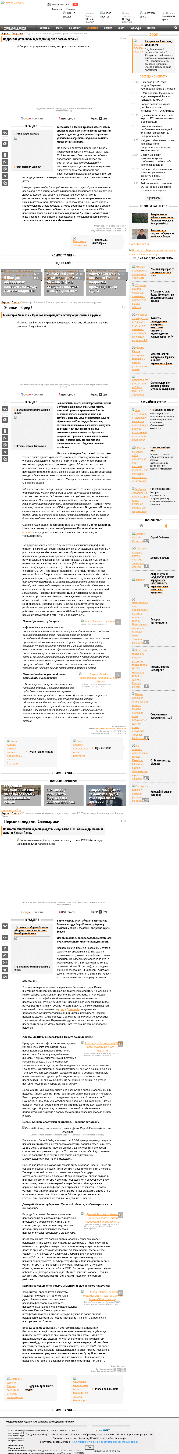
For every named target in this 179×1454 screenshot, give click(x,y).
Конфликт (75, 28)
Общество (92, 28)
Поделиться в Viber (5, 169)
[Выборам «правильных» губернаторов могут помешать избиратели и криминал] (140, 500)
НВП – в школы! (89, 21)
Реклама (70, 9)
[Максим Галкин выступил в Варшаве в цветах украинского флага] (140, 359)
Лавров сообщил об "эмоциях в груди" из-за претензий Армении (104, 795)
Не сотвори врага (168, 18)
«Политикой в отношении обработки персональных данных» (106, 1441)
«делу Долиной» (69, 1009)
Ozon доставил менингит (28, 166)
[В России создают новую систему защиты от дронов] (140, 558)
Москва (151, 28)
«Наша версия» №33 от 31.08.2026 (110, 728)
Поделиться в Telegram (5, 176)
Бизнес (108, 28)
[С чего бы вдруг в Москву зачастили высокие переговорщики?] (15, 1388)
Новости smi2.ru (11, 810)
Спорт (121, 28)
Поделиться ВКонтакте (5, 132)
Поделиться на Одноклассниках (5, 155)
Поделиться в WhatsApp (5, 162)
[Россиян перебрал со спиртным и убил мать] (140, 272)
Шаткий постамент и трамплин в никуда (32, 968)
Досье (153, 34)
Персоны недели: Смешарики (31, 446)
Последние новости (153, 76)
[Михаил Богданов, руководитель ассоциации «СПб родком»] (100, 677)
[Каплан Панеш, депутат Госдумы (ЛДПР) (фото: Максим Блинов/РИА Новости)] (102, 1295)
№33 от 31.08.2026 (60, 4)
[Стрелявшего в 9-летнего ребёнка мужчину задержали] (140, 385)
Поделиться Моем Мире (5, 144)
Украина (44, 28)
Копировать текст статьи (5, 183)
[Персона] (140, 583)
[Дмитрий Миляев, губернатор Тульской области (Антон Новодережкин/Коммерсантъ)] (102, 1217)
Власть (59, 28)
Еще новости (153, 198)
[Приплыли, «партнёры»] (81, 242)
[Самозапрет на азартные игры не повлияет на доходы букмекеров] (81, 1389)
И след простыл (127, 21)
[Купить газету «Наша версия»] (50, 5)
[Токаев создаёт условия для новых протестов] (81, 748)
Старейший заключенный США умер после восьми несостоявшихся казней (19, 793)
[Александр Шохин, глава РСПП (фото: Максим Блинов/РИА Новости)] (102, 1046)
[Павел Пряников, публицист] (100, 621)
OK (89, 1447)
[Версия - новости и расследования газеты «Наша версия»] (23, 8)
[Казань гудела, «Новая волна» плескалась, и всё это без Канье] (15, 752)
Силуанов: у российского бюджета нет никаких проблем (61, 795)
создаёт (27, 532)
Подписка (57, 9)
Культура (135, 28)
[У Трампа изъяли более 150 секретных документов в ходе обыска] (140, 296)
